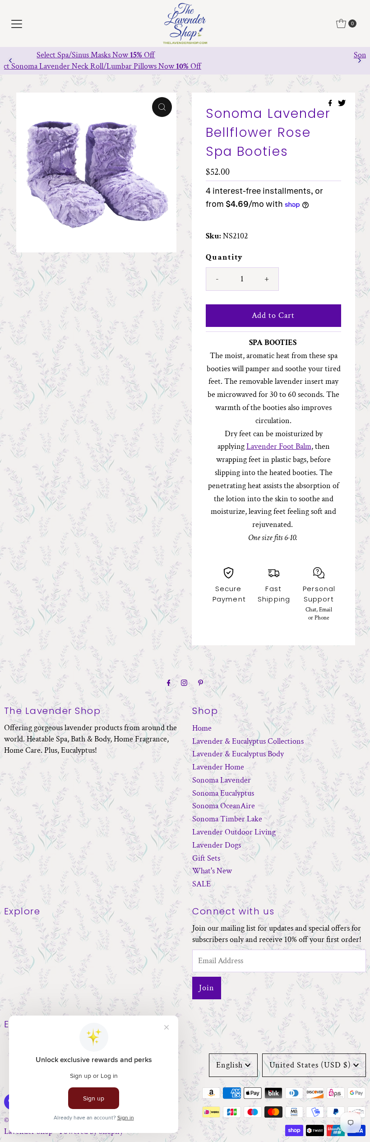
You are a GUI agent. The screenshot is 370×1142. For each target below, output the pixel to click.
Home (202, 728)
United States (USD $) (310, 1065)
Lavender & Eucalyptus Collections (248, 741)
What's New (212, 871)
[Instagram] (184, 683)
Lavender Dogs (216, 845)
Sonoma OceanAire (223, 806)
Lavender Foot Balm (278, 446)
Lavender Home (218, 767)
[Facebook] (169, 683)
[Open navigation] (17, 23)
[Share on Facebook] (331, 104)
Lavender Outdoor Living (234, 832)
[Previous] (11, 60)
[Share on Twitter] (342, 104)
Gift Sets (206, 858)
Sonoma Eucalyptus (223, 793)
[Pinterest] (200, 683)
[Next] (359, 60)
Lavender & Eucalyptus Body (238, 754)
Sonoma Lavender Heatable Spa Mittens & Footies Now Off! (185, 55)
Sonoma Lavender (221, 780)
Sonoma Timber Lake (227, 819)
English (229, 1065)
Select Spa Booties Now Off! (185, 66)
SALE (201, 884)
